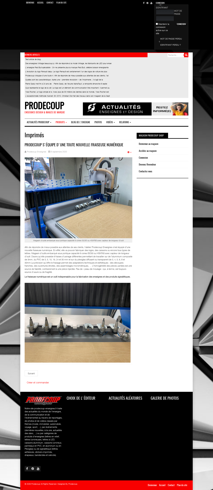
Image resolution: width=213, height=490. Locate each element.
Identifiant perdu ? (170, 45)
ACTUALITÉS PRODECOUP (38, 122)
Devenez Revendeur (147, 164)
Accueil (40, 3)
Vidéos (109, 122)
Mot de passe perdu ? (170, 40)
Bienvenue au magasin (148, 144)
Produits (60, 122)
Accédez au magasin (147, 151)
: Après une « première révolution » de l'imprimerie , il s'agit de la (64, 79)
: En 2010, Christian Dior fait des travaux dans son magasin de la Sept (67, 96)
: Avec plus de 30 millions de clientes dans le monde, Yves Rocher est (67, 92)
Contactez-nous (145, 171)
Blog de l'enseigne (80, 122)
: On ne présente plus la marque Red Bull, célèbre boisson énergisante (67, 67)
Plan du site (61, 3)
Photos (98, 122)
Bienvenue (30, 3)
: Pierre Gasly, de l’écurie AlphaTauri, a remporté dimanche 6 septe (66, 84)
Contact (50, 3)
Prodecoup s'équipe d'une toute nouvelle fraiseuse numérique (74, 145)
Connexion (143, 158)
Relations (124, 122)
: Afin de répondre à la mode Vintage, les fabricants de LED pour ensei (68, 63)
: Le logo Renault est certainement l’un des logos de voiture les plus (66, 71)
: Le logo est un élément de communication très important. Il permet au (67, 88)
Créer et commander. (38, 382)
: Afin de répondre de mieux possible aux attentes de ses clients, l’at (67, 75)
